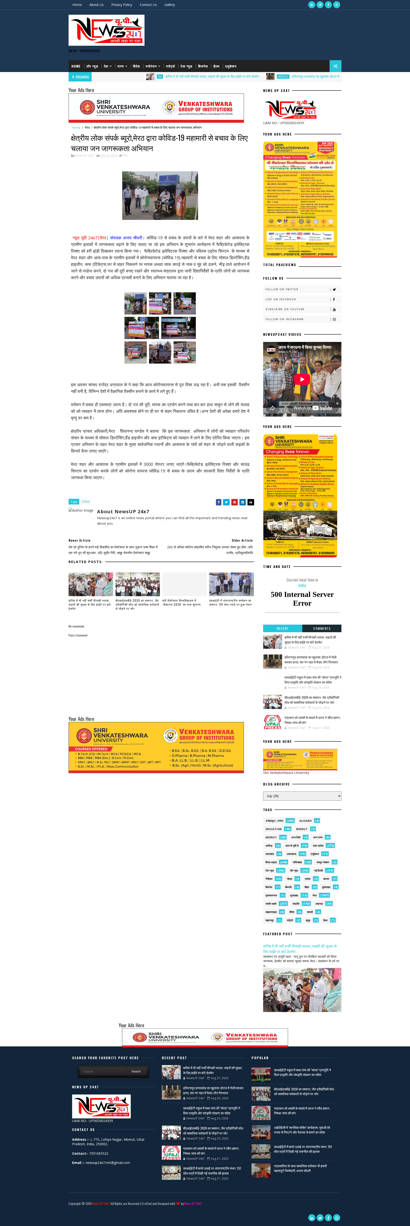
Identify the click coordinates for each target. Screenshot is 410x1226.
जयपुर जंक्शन (323, 862)
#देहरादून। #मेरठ (274, 820)
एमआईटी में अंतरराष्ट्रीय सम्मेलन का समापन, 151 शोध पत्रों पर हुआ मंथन (230, 602)
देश (106, 66)
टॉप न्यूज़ (92, 66)
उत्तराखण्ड (291, 854)
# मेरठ (85, 501)
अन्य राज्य (317, 837)
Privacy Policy (121, 4)
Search (136, 1071)
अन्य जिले (295, 837)
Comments (322, 628)
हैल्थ (216, 66)
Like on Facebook (281, 299)
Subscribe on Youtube (285, 309)
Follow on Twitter (282, 289)
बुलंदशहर (326, 887)
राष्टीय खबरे (271, 903)
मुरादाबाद (294, 895)
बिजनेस (203, 66)
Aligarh (305, 820)
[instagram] (336, 4)
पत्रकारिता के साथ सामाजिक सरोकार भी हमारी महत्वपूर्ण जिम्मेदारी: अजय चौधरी (300, 1168)
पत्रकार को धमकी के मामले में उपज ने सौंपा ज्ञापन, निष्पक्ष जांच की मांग (302, 1110)
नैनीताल (269, 879)
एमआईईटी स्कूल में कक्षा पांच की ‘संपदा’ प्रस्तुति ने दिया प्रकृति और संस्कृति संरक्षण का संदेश (312, 680)
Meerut (240, 76)
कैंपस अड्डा (271, 862)
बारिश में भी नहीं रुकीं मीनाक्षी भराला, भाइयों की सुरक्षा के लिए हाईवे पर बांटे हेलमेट (169, 76)
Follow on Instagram (285, 319)
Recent (283, 628)
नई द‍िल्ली (318, 870)
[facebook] (328, 4)
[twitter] (320, 4)
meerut (302, 829)
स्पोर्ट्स (170, 66)
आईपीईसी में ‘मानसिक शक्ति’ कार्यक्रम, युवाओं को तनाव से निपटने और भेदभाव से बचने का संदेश (302, 1130)
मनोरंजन (151, 66)
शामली (310, 912)
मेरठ (116, 76)
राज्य (120, 66)
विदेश (136, 66)
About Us (96, 4)
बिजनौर (288, 887)
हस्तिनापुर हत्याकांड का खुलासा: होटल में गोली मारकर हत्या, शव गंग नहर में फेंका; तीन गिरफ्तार (304, 76)
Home (77, 4)
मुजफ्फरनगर (271, 895)
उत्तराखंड (270, 854)
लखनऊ (319, 903)
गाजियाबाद (297, 862)
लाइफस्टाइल (271, 912)
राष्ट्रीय (296, 903)
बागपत (326, 879)
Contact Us (148, 4)
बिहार (307, 887)
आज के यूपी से (291, 845)
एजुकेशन (231, 66)
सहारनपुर (270, 920)
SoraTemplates (69, 1210)
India (302, 582)
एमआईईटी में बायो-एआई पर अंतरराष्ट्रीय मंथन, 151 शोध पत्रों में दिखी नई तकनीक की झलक (212, 1171)
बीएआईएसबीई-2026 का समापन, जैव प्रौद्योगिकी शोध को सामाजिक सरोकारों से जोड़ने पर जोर (137, 604)
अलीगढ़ (269, 845)
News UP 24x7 (101, 1203)
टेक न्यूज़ (186, 66)
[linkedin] (311, 4)
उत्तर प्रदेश (318, 845)
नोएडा (289, 879)
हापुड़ (308, 920)
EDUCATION (274, 829)
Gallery (169, 4)
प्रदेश (307, 879)
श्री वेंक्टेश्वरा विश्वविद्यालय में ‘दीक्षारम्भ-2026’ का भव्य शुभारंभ (181, 602)
